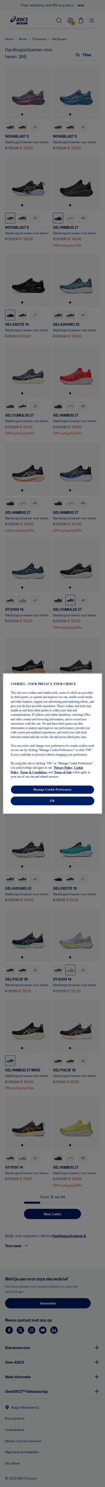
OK (52, 800)
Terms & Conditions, (34, 772)
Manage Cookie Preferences (52, 789)
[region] (52, 743)
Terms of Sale (63, 772)
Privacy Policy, (63, 767)
